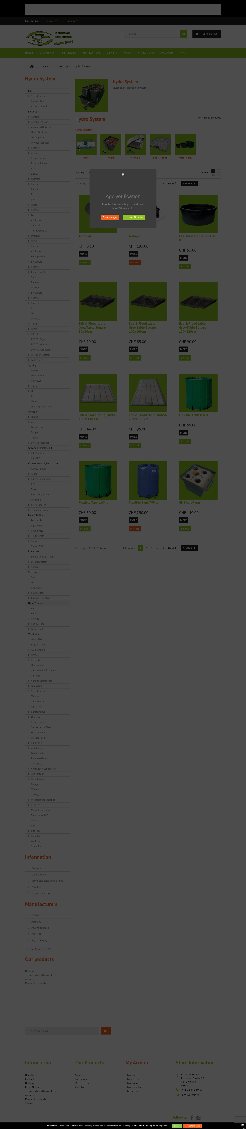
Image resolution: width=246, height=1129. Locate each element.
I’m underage (110, 217)
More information (192, 1125)
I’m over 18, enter (134, 217)
